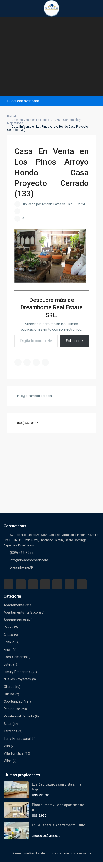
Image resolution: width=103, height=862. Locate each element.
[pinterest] (57, 584)
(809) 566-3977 (27, 423)
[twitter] (33, 584)
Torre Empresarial (17, 738)
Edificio (9, 642)
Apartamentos (15, 620)
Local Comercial (16, 657)
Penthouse (12, 709)
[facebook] (8, 584)
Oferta (9, 687)
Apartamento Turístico (21, 612)
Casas (8, 635)
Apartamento (14, 605)
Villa (7, 746)
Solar (7, 724)
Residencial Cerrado (19, 716)
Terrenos (10, 731)
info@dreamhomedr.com (29, 560)
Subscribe (74, 341)
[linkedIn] (45, 584)
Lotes (8, 664)
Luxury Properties (17, 672)
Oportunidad (13, 701)
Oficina (9, 694)
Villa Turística (13, 753)
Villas (7, 761)
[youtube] (69, 584)
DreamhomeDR (21, 567)
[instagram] (82, 584)
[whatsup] (21, 584)
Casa (7, 627)
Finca (7, 649)
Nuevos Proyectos (17, 679)
